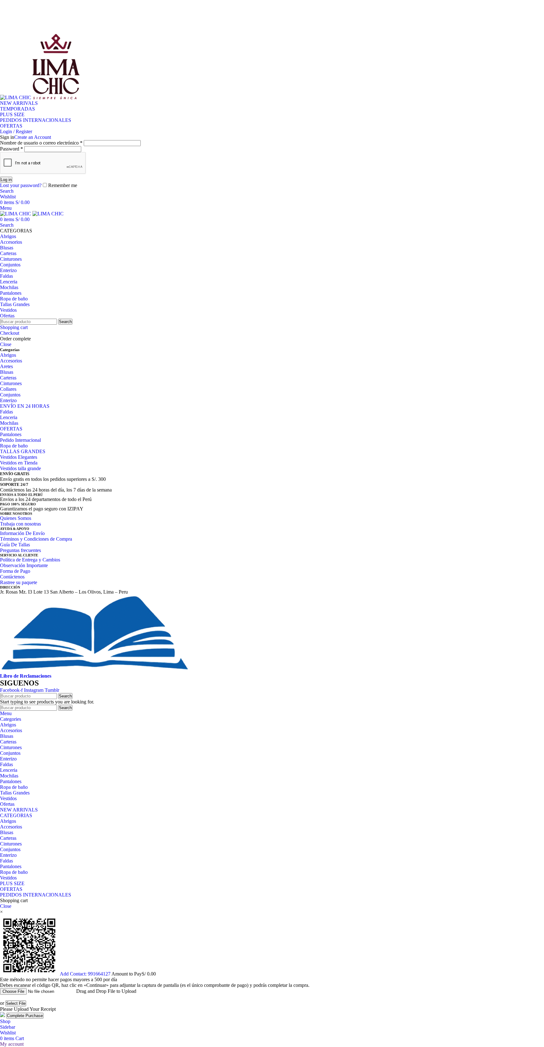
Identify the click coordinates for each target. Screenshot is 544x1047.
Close (5, 344)
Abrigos (8, 355)
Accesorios (11, 360)
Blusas (6, 372)
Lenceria (8, 417)
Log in (6, 179)
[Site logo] (16, 97)
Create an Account (32, 137)
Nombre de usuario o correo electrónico (41, 142)
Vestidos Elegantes (18, 457)
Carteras (8, 377)
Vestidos (8, 877)
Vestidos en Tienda (18, 462)
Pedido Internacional (20, 440)
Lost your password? (21, 185)
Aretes (6, 366)
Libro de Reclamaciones (25, 676)
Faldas (6, 411)
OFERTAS (11, 428)
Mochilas (9, 423)
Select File (16, 1003)
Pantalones (10, 434)
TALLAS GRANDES (22, 451)
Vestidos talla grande (20, 468)
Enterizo (8, 400)
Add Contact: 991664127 (85, 973)
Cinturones (11, 383)
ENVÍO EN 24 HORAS (24, 406)
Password (11, 148)
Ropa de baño (14, 445)
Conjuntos (10, 394)
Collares (8, 389)
